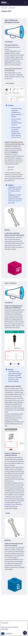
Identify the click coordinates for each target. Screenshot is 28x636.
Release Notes (4, 7)
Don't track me (9, 633)
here (9, 247)
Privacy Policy (4, 629)
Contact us (18, 76)
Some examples (10, 83)
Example (8, 513)
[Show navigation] (25, 633)
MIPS (8, 57)
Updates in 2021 (12, 7)
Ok (2, 633)
